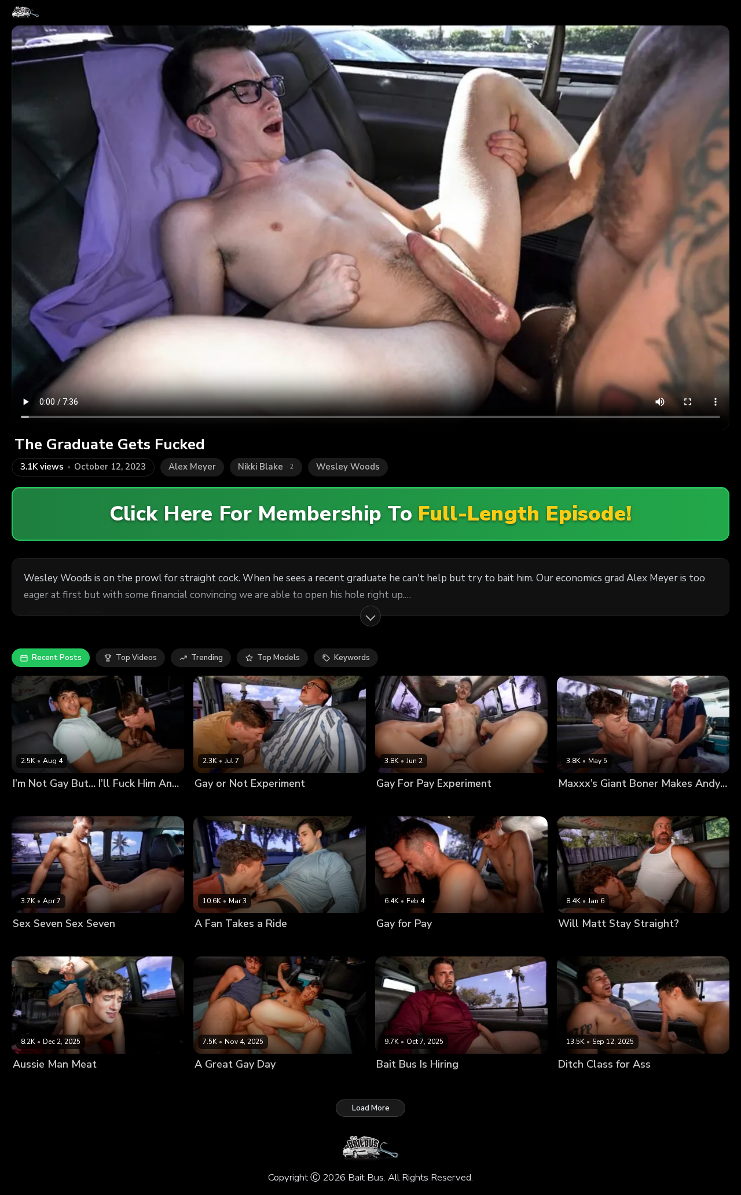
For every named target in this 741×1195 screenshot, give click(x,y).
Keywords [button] (352, 658)
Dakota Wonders (271, 1083)
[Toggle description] (370, 616)
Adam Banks (399, 943)
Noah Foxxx (79, 802)
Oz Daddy (76, 1083)
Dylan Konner (447, 802)
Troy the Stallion (453, 1083)
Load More (371, 1108)
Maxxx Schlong (631, 802)
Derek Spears (629, 1083)
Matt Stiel (622, 943)
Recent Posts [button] (57, 658)
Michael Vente (266, 943)
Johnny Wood (264, 802)
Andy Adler (33, 802)
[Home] (25, 13)
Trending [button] (207, 658)
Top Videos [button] (136, 658)
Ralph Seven (81, 943)
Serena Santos (334, 1083)
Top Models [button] (278, 658)
